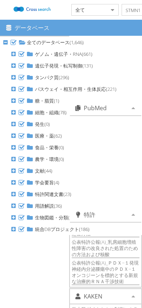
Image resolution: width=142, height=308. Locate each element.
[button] (13, 42)
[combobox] (89, 9)
